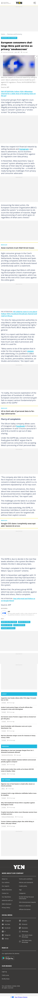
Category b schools (8, 628)
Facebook (20, 426)
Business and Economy (14, 34)
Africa (3, 788)
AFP (19, 52)
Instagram (24, 149)
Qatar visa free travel (9, 622)
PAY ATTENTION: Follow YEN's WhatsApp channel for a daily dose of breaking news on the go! (18, 93)
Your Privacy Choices (21, 997)
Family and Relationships (8, 817)
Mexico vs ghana (24, 622)
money (30, 351)
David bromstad (19, 625)
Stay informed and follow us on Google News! (18, 599)
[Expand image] (36, 57)
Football (4, 702)
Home (3, 34)
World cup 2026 (7, 625)
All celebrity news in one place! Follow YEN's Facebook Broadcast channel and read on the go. (19, 313)
